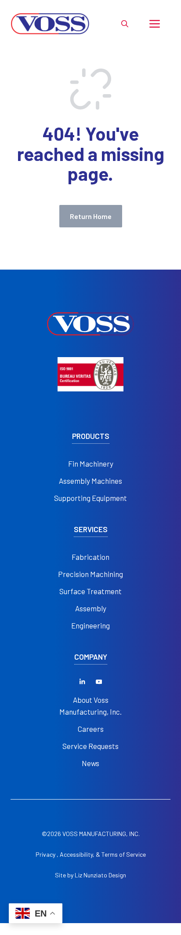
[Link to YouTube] (99, 682)
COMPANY (90, 657)
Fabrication (90, 556)
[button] (125, 24)
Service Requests (90, 745)
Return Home (91, 216)
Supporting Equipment (90, 497)
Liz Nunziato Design (100, 875)
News (90, 763)
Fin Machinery (90, 463)
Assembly (90, 608)
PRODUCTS (90, 436)
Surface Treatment (90, 591)
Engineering (90, 625)
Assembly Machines (90, 480)
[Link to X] (82, 682)
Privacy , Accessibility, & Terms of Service (91, 854)
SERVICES (91, 529)
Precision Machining (90, 574)
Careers (91, 728)
